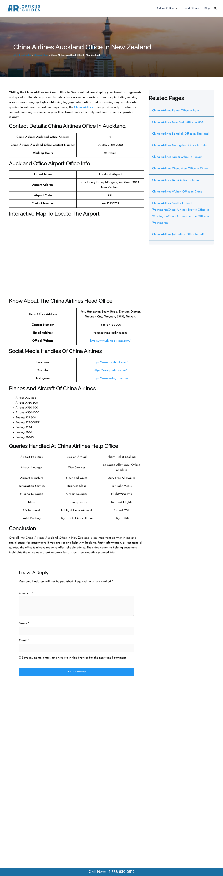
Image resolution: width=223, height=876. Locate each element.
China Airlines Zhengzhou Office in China (180, 168)
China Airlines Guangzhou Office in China (180, 145)
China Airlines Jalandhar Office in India (179, 234)
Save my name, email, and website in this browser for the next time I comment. (74, 657)
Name (24, 623)
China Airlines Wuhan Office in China (177, 191)
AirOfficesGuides (22, 55)
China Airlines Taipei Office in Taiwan (177, 157)
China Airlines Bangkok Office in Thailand (180, 133)
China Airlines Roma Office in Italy (175, 110)
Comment (26, 593)
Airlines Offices (165, 8)
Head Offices (191, 8)
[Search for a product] (215, 8)
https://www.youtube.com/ (110, 370)
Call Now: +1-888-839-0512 (112, 872)
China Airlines (40, 55)
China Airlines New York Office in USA (178, 122)
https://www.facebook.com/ (110, 362)
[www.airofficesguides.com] (24, 8)
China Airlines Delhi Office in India (175, 180)
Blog (207, 8)
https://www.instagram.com (110, 378)
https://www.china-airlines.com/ (110, 340)
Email (24, 640)
